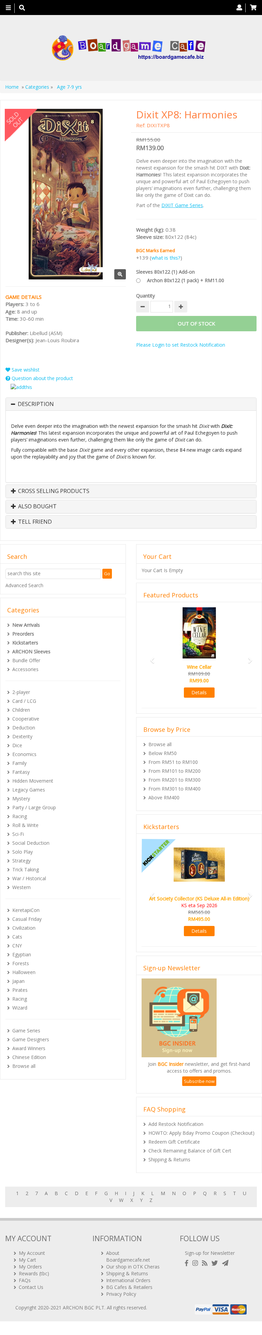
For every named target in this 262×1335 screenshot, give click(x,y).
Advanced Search (24, 585)
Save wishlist (25, 369)
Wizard (19, 1007)
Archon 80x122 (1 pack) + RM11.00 (185, 280)
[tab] (131, 404)
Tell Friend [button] (34, 522)
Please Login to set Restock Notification (180, 345)
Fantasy (21, 772)
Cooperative (25, 718)
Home (12, 87)
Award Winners (28, 1048)
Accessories (25, 669)
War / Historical (29, 878)
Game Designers (30, 1039)
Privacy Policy (121, 1294)
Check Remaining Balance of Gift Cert (189, 1150)
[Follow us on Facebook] (188, 1263)
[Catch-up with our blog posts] (206, 1263)
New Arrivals (26, 625)
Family (19, 763)
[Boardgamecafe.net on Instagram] (196, 1263)
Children (21, 710)
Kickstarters (25, 642)
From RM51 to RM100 (173, 762)
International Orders (128, 1280)
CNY (17, 945)
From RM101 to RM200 (174, 771)
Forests (20, 963)
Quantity (145, 295)
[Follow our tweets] (216, 1263)
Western (21, 887)
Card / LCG (24, 701)
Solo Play (22, 851)
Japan (18, 981)
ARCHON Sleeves (31, 651)
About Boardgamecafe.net (128, 1256)
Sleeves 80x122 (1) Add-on (165, 272)
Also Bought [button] (37, 507)
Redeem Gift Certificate (174, 1141)
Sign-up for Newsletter (210, 1253)
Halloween (23, 972)
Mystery (21, 798)
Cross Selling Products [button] (53, 491)
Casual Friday (27, 919)
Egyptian (21, 954)
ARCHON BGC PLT (83, 1307)
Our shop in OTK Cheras (133, 1266)
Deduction (23, 727)
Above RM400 (163, 797)
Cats (17, 936)
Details (199, 692)
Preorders (23, 633)
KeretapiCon (26, 910)
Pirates (20, 990)
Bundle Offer (26, 660)
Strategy (21, 860)
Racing (19, 816)
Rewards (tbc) (34, 1273)
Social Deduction (30, 843)
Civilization (23, 928)
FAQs (25, 1280)
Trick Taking (25, 869)
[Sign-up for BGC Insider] (225, 1263)
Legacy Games (28, 789)
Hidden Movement (32, 781)
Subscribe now (199, 1081)
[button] (150, 657)
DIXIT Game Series (182, 205)
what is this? (165, 257)
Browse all (23, 1066)
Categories (37, 87)
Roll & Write (25, 825)
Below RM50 (162, 753)
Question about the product (41, 378)
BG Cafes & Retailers (129, 1287)
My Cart (27, 1260)
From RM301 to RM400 (174, 788)
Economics (24, 754)
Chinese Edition (29, 1057)
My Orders (30, 1266)
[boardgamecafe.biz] (128, 48)
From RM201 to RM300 (174, 780)
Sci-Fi (18, 834)
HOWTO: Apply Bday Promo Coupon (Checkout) (201, 1133)
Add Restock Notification (175, 1124)
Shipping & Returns (169, 1159)
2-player (21, 692)
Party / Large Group (34, 807)
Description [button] (36, 404)
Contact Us (31, 1287)
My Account (32, 1253)
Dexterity (22, 736)
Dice (17, 745)
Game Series (26, 1030)
